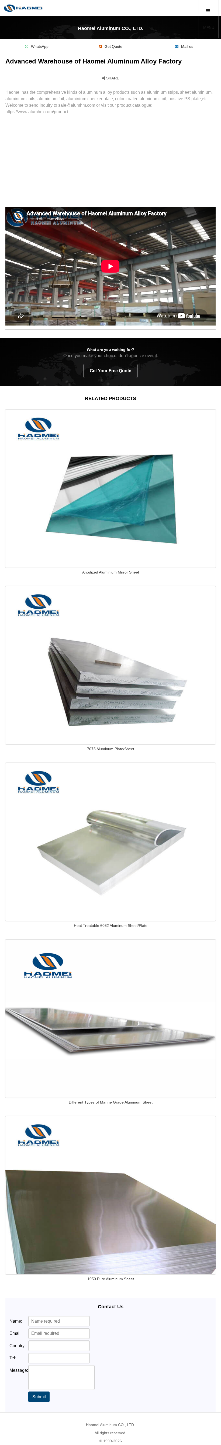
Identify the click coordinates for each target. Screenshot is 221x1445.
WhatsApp (40, 47)
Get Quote (113, 47)
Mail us (187, 47)
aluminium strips (162, 92)
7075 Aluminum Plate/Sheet (110, 749)
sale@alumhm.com (76, 105)
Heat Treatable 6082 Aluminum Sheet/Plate (110, 925)
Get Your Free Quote (110, 370)
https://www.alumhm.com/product (36, 111)
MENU (208, 27)
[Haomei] (23, 8)
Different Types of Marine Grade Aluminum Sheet (111, 1102)
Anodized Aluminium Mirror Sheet (110, 572)
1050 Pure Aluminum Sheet (110, 1279)
